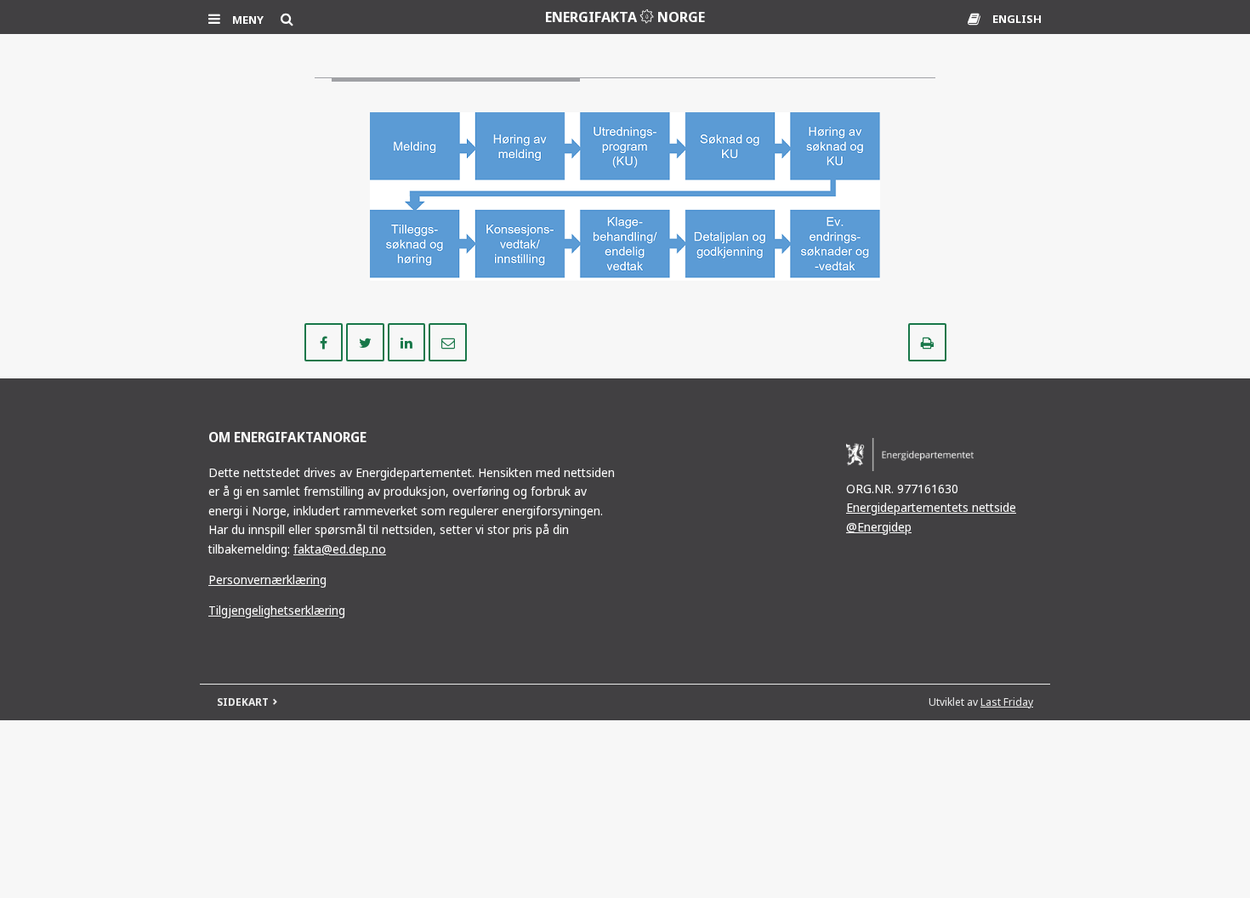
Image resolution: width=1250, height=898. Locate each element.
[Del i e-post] (448, 341)
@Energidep (879, 527)
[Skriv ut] (927, 341)
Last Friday (1006, 702)
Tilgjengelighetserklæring (276, 610)
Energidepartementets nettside (931, 507)
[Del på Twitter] (367, 341)
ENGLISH (1017, 18)
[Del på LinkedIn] (408, 341)
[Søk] (287, 18)
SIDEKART (243, 702)
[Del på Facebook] (325, 341)
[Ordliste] (976, 18)
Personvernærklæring (267, 579)
